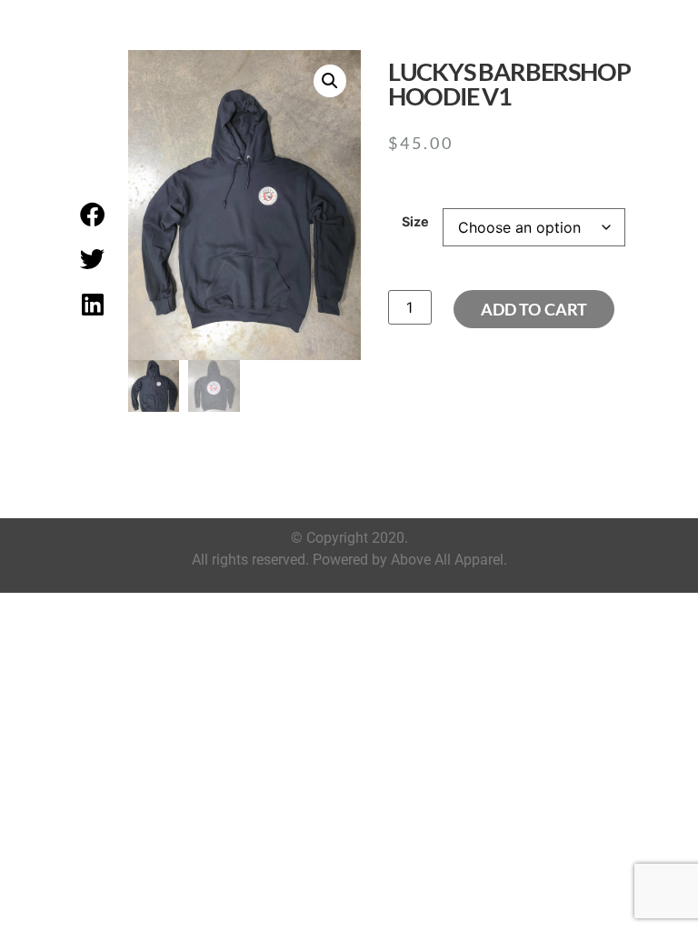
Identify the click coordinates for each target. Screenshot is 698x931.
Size (415, 221)
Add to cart (534, 309)
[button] (92, 213)
